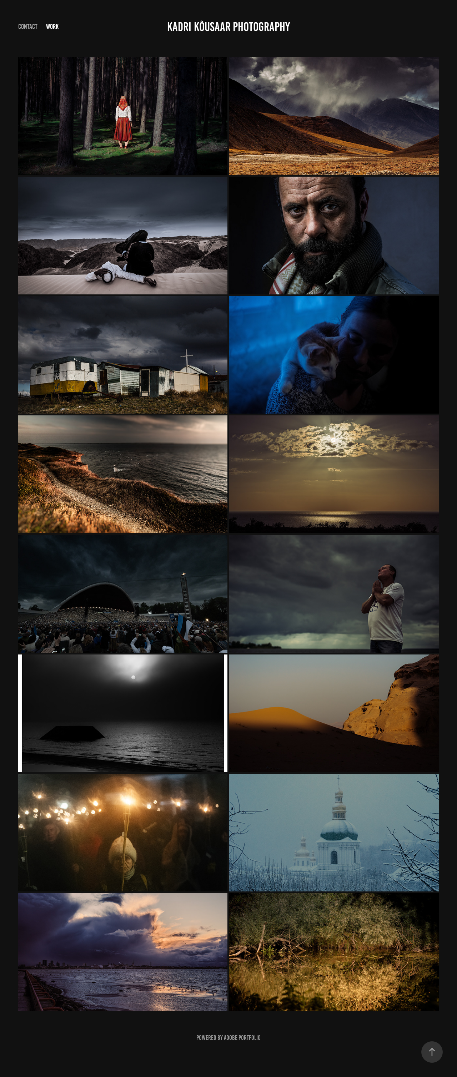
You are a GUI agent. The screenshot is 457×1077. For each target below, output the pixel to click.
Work (52, 26)
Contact (27, 26)
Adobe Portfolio (242, 1037)
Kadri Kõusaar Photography (228, 27)
